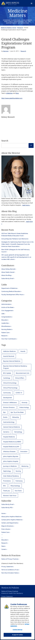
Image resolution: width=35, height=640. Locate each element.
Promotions (7, 481)
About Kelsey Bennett (8, 269)
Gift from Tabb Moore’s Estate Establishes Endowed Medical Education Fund (14, 234)
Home (3, 513)
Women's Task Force (9, 495)
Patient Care (5, 332)
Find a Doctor (5, 529)
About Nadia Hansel (7, 272)
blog (17, 93)
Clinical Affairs (19, 378)
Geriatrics (6, 432)
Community (7, 393)
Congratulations (6, 317)
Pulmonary (19, 481)
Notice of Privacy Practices (9, 559)
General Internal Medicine (11, 427)
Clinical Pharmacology (10, 388)
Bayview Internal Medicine (11, 361)
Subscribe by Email (7, 278)
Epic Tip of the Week (17, 412)
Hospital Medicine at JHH (11, 446)
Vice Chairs (18, 491)
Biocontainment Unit (22, 373)
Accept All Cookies (17, 635)
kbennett (5, 51)
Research (20, 27)
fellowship (15, 417)
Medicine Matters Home (8, 27)
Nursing (18, 471)
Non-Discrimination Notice (9, 573)
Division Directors (9, 407)
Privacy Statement (7, 566)
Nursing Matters (6, 329)
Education (4, 320)
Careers (3, 549)
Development (7, 397)
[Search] (31, 145)
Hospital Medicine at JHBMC (12, 442)
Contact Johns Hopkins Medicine (11, 520)
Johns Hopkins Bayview (10, 456)
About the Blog (6, 275)
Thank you (6, 491)
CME (2, 314)
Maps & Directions (7, 526)
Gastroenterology (8, 422)
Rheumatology (15, 486)
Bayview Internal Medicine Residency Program (15, 367)
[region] (17, 618)
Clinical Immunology (10, 383)
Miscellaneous (6, 326)
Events (5, 417)
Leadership (4, 323)
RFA (4, 486)
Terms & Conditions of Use (9, 570)
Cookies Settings (17, 629)
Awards (22, 351)
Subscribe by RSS (6, 507)
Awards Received (8, 356)
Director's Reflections (10, 402)
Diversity (24, 402)
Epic (4, 412)
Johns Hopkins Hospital (10, 461)
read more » (26, 205)
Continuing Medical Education (11, 291)
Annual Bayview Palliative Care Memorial (14, 239)
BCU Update (7, 373)
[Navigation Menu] (31, 3)
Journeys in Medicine (10, 466)
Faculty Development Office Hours (12, 294)
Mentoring (24, 466)
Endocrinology (24, 407)
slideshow (9, 93)
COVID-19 (19, 393)
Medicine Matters (17, 13)
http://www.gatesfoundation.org (11, 98)
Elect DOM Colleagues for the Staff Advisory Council (15, 251)
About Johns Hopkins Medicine (11, 516)
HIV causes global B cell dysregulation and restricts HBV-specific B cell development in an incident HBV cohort (16, 257)
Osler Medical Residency (11, 476)
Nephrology (7, 471)
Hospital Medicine (9, 437)
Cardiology (6, 378)
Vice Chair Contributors (8, 339)
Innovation (23, 451)
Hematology (18, 432)
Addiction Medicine (9, 351)
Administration (6, 304)
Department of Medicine (9, 288)
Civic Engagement (7, 310)
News (3, 546)
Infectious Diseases (9, 451)
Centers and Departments (9, 523)
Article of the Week (7, 307)
